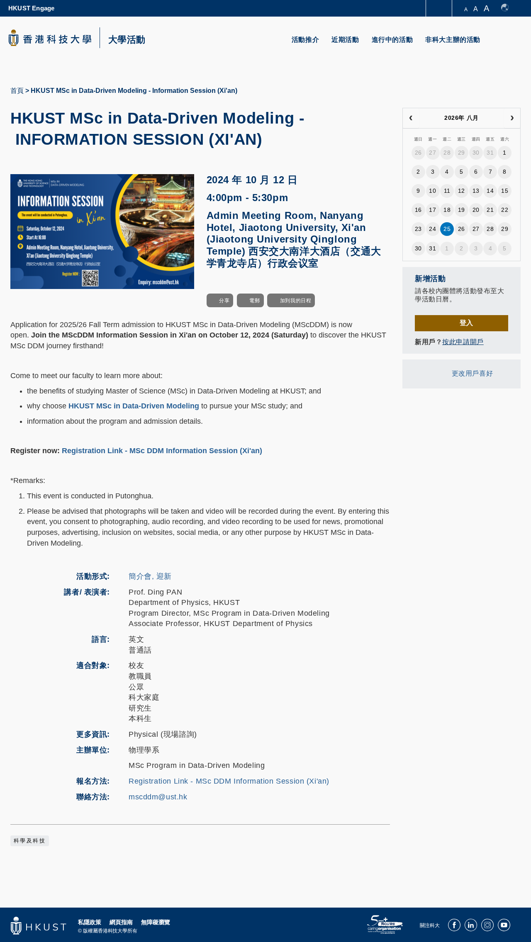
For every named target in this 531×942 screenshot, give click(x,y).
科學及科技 (30, 841)
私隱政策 (89, 922)
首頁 (17, 90)
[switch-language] (509, 8)
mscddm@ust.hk (158, 797)
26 (418, 152)
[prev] (411, 118)
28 (447, 152)
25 (447, 229)
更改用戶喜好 (472, 373)
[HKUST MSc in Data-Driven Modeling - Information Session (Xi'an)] (102, 231)
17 (432, 209)
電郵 (254, 300)
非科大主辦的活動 (452, 39)
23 (418, 229)
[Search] (509, 44)
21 (490, 209)
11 (447, 190)
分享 (224, 300)
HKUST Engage (31, 8)
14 (490, 190)
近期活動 (345, 39)
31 (490, 152)
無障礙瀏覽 (155, 922)
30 (476, 152)
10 (432, 190)
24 (432, 229)
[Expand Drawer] (439, 8)
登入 (466, 322)
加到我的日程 (295, 300)
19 (461, 209)
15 (504, 190)
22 (504, 209)
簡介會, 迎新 (150, 576)
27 (432, 152)
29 (461, 152)
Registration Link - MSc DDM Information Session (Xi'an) (162, 451)
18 (447, 209)
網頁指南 (121, 922)
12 (461, 190)
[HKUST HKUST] (49, 37)
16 (418, 209)
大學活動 (127, 39)
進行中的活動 (392, 39)
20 (476, 209)
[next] (512, 118)
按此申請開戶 (462, 341)
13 (476, 190)
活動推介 (305, 39)
